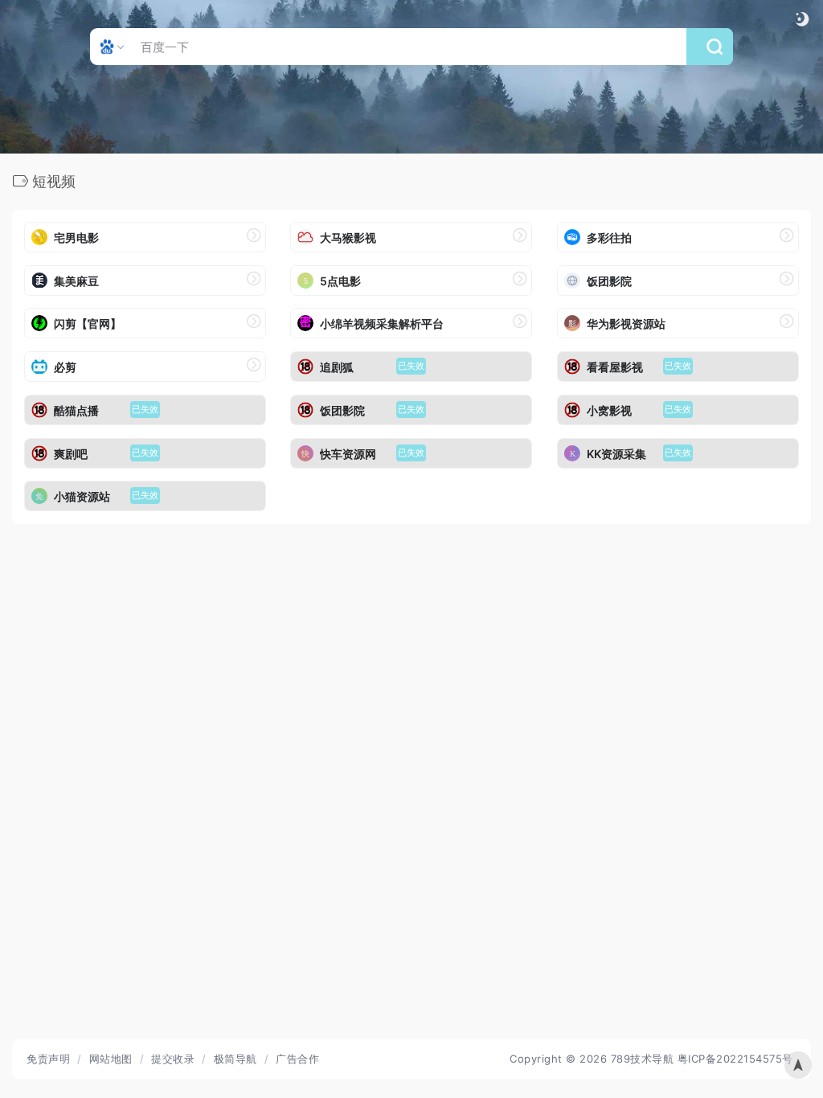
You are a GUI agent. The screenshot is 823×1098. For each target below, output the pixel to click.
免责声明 (48, 1058)
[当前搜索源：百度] (113, 46)
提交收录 (172, 1058)
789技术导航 (642, 1058)
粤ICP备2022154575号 (735, 1058)
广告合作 (297, 1058)
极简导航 (235, 1058)
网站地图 (111, 1058)
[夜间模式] (802, 18)
